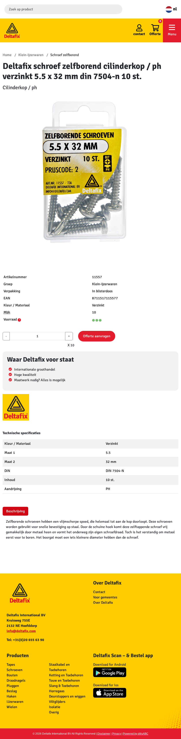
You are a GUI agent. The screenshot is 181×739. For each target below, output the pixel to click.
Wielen (12, 707)
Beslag (12, 691)
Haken (11, 696)
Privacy (116, 733)
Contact (99, 592)
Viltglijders (57, 701)
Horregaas (56, 691)
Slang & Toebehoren (64, 686)
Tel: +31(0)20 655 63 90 (25, 640)
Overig (54, 712)
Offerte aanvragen (96, 336)
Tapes (11, 664)
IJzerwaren (15, 701)
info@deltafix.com (21, 631)
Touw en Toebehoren (64, 680)
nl (174, 9)
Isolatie (54, 707)
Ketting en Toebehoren (66, 675)
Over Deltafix (103, 602)
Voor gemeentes (105, 597)
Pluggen (13, 686)
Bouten (12, 675)
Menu (172, 34)
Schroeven (15, 670)
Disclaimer (103, 733)
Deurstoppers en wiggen (67, 696)
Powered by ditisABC (135, 733)
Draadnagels (16, 680)
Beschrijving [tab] (15, 511)
